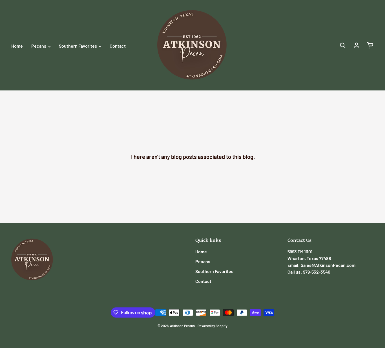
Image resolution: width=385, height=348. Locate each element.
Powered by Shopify (212, 326)
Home (17, 45)
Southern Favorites (78, 45)
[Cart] (370, 45)
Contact (118, 45)
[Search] (342, 45)
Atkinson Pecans (182, 326)
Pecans (39, 45)
